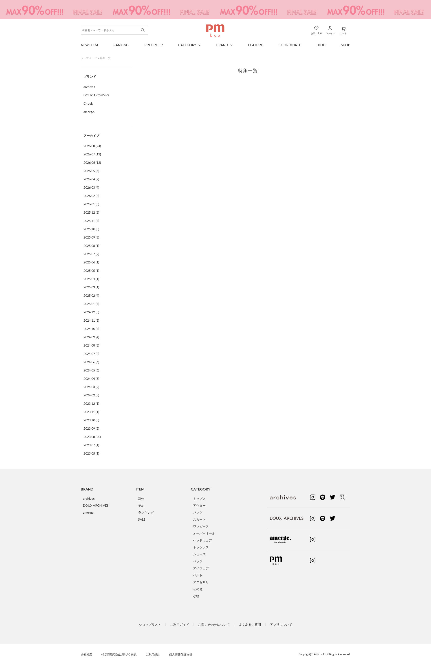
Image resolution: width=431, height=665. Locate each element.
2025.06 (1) (91, 262)
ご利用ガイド (179, 624)
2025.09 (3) (91, 237)
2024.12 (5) (91, 312)
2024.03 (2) (91, 387)
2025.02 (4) (91, 295)
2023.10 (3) (91, 420)
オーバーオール (204, 533)
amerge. (89, 112)
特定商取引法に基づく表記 (118, 654)
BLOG (321, 45)
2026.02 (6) (91, 196)
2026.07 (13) (92, 154)
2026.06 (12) (92, 162)
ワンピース (201, 526)
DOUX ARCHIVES (96, 95)
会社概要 (86, 654)
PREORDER (153, 45)
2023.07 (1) (91, 445)
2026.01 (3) (91, 204)
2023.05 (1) (91, 453)
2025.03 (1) (91, 287)
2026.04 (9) (91, 179)
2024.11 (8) (91, 320)
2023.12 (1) (91, 403)
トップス (199, 498)
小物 (196, 596)
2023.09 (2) (91, 428)
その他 (197, 589)
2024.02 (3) (91, 395)
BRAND (222, 45)
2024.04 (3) (91, 378)
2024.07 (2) (91, 354)
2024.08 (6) (91, 345)
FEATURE (255, 45)
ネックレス (201, 547)
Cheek (88, 103)
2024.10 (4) (91, 329)
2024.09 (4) (91, 337)
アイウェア (201, 568)
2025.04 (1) (91, 279)
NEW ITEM (89, 45)
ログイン (330, 33)
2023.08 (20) (92, 437)
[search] (143, 30)
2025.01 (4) (91, 304)
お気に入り (316, 33)
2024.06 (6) (91, 362)
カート (343, 33)
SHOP (345, 45)
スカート (199, 519)
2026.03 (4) (91, 187)
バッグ (197, 561)
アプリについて (281, 624)
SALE (141, 519)
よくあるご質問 (250, 624)
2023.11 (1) (91, 412)
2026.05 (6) (91, 171)
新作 (141, 498)
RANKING (121, 45)
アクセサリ (201, 582)
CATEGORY (187, 45)
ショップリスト (150, 624)
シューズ (199, 554)
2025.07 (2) (91, 254)
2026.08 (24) (92, 146)
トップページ (89, 58)
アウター (199, 505)
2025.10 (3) (91, 229)
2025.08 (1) (91, 245)
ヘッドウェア (202, 540)
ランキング (146, 512)
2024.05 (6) (91, 370)
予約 (141, 505)
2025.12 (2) (91, 212)
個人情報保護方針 (180, 654)
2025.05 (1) (91, 270)
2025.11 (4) (91, 221)
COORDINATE (290, 45)
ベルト (197, 575)
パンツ (197, 512)
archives (89, 87)
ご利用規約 (152, 654)
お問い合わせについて (214, 624)
